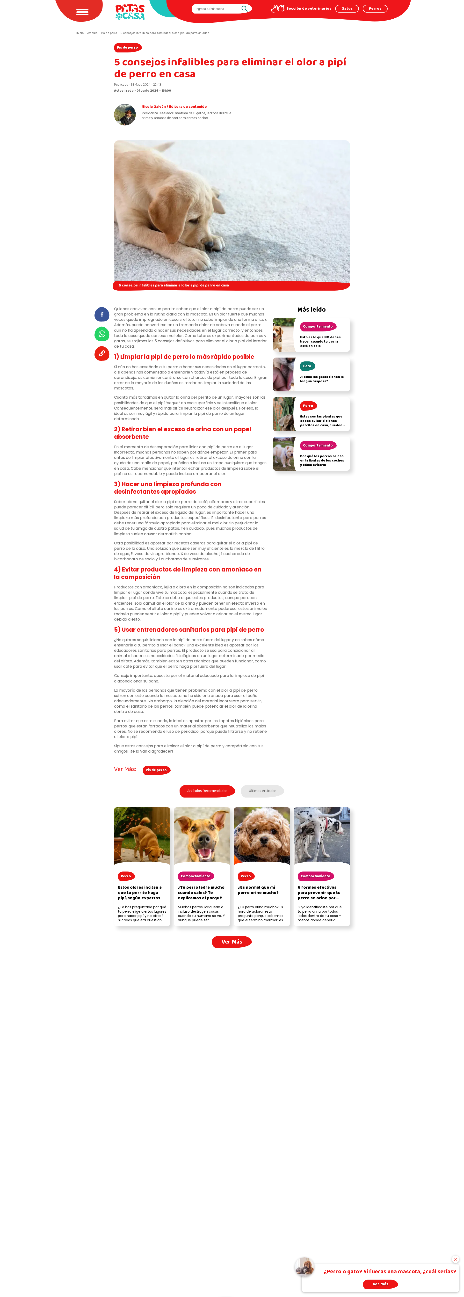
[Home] (130, 12)
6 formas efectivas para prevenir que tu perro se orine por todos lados (319, 895)
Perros (375, 9)
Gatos (347, 9)
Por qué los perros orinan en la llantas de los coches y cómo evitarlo (322, 461)
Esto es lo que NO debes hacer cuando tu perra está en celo (320, 342)
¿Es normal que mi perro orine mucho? (258, 890)
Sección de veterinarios (308, 9)
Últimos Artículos (262, 791)
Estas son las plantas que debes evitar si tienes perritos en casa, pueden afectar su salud (321, 423)
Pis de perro (127, 48)
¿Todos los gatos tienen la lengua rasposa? (322, 379)
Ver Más (232, 942)
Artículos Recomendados (207, 791)
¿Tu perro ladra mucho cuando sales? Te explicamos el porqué (201, 893)
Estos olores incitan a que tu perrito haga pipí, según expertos (140, 893)
